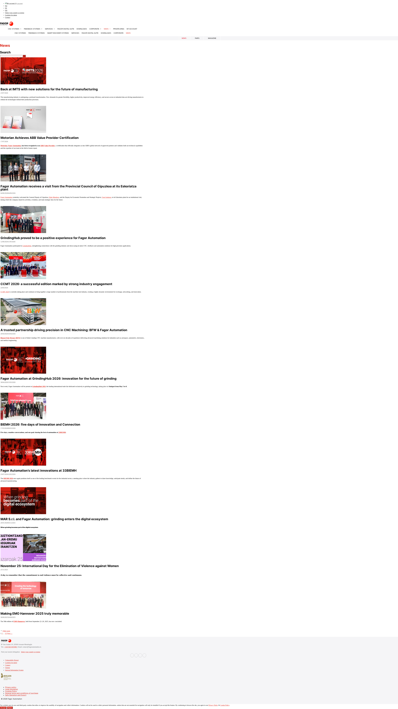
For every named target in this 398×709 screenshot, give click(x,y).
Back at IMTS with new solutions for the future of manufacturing (49, 89)
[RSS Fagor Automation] (144, 655)
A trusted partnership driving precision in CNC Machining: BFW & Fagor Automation (64, 330)
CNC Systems (13, 29)
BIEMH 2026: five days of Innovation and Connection (40, 424)
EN (6, 10)
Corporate (94, 29)
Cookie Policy (224, 705)
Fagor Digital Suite (65, 29)
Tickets (7, 668)
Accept (3, 708)
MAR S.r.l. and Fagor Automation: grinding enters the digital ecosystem (54, 519)
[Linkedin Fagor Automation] (136, 655)
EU (6, 6)
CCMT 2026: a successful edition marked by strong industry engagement (56, 284)
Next (9, 633)
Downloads (82, 29)
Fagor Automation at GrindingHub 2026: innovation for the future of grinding (58, 378)
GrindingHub (26, 246)
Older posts (6, 631)
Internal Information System (14, 670)
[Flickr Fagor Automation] (132, 655)
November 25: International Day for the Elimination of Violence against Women (60, 566)
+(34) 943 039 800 (10, 647)
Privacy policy (10, 687)
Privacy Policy (213, 705)
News (106, 29)
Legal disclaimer (11, 689)
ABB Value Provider (47, 146)
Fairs (197, 38)
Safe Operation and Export (15, 695)
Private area (118, 29)
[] (24, 56)
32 (6, 633)
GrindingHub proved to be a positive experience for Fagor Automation (53, 238)
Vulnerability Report (12, 660)
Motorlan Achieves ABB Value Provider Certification (40, 138)
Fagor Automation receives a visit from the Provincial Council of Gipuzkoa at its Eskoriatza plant (68, 187)
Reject (10, 708)
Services (49, 29)
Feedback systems (32, 29)
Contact (7, 17)
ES (6, 8)
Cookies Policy (11, 691)
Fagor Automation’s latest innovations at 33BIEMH (38, 470)
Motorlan (4, 146)
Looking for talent (11, 15)
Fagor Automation (14, 146)
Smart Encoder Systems (58, 33)
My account (132, 29)
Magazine (212, 38)
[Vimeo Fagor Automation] (140, 655)
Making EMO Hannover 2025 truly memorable (35, 613)
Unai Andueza (106, 197)
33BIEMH (62, 432)
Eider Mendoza (54, 197)
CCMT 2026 (5, 292)
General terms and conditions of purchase (21, 693)
